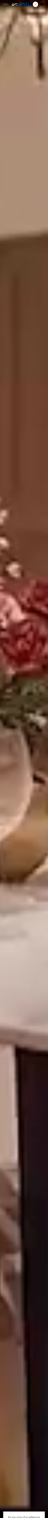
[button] (6, 4)
